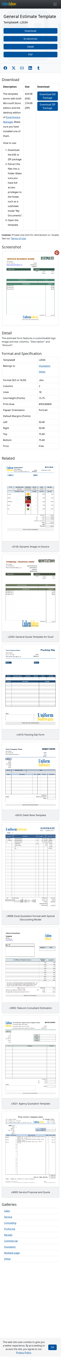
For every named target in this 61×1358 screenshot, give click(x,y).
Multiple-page (12, 1252)
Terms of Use (18, 238)
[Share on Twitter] (13, 68)
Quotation (44, 366)
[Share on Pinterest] (56, 252)
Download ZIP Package (47, 106)
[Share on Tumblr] (38, 68)
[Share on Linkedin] (30, 68)
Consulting (10, 1223)
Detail (30, 46)
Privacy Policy (23, 1352)
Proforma (9, 1229)
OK (52, 1347)
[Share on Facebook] (5, 68)
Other (42, 371)
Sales (7, 1211)
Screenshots (30, 38)
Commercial (11, 1241)
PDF (30, 54)
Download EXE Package (48, 96)
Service (8, 1217)
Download (30, 30)
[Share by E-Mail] (22, 68)
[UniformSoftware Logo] (11, 4)
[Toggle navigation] (55, 4)
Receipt (8, 1235)
